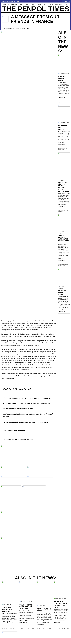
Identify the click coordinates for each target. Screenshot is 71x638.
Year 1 (21, 4)
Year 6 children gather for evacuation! (63, 238)
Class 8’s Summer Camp (62, 292)
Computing (58, 4)
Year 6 (51, 4)
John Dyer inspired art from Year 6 (7, 609)
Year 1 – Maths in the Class (44, 610)
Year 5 (45, 4)
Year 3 (33, 4)
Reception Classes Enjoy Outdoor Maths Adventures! (63, 186)
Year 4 (39, 4)
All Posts (6, 4)
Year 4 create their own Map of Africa (25, 607)
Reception (14, 4)
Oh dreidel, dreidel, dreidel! (63, 127)
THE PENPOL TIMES (35, 9)
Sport (66, 4)
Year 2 (27, 4)
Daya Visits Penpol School (63, 78)
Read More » (61, 97)
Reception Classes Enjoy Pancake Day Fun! (60, 604)
